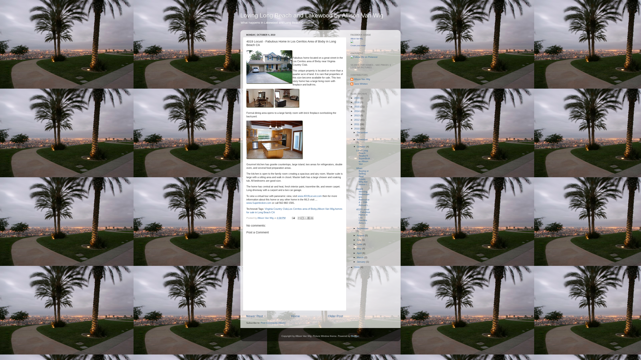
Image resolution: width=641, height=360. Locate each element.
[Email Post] (293, 218)
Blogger (355, 336)
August (361, 235)
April (359, 253)
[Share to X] (305, 218)
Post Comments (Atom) (273, 323)
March (360, 257)
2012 (357, 120)
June (360, 244)
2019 (357, 98)
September (363, 228)
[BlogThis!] (302, 218)
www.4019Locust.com (310, 196)
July (359, 240)
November (362, 139)
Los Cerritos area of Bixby (302, 209)
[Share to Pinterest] (312, 218)
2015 (357, 106)
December (362, 132)
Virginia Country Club (276, 209)
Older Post (335, 316)
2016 (357, 102)
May (359, 248)
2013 (357, 115)
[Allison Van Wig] (352, 42)
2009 (357, 267)
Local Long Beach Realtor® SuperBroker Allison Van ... (363, 157)
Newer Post (254, 316)
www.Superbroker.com (258, 203)
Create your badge (358, 45)
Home (295, 316)
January (361, 262)
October (361, 146)
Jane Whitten (361, 84)
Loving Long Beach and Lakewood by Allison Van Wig (311, 15)
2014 (357, 111)
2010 (357, 128)
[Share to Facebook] (308, 218)
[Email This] (299, 218)
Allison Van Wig (325, 209)
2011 (357, 124)
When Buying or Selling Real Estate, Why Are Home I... (362, 176)
